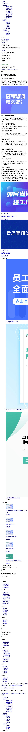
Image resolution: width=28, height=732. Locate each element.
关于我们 (5, 30)
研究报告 (8, 28)
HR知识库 (8, 23)
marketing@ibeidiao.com (7, 579)
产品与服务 (5, 3)
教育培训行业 (9, 16)
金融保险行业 (9, 8)
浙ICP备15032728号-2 (5, 693)
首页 (4, 1)
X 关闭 (2, 694)
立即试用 (5, 39)
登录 (2, 39)
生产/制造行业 (9, 9)
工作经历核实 (6, 585)
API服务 (5, 19)
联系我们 (8, 34)
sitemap (2, 688)
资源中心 (5, 20)
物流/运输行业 (9, 14)
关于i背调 (8, 31)
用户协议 (6, 688)
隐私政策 (11, 688)
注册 (8, 39)
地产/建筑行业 (9, 11)
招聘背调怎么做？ (14, 69)
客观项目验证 (6, 584)
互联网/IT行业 (9, 6)
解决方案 (5, 5)
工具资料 (8, 25)
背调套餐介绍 (6, 587)
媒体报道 (8, 33)
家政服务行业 (9, 17)
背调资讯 (8, 22)
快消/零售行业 (9, 12)
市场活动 (8, 27)
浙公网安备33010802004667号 (17, 685)
